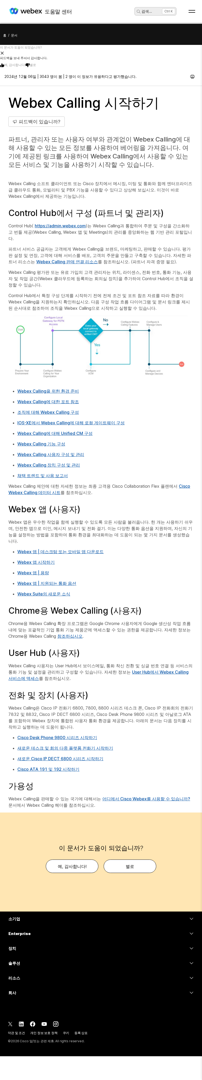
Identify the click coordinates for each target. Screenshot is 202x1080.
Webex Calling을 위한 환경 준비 (48, 391)
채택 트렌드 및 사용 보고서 (42, 475)
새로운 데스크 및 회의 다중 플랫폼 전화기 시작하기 (65, 748)
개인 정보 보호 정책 (44, 1033)
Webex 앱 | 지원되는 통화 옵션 (46, 583)
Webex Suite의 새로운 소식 (43, 594)
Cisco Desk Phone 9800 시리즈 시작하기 (57, 737)
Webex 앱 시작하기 (36, 562)
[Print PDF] (192, 76)
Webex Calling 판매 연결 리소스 (67, 261)
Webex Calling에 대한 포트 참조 (48, 401)
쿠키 (66, 1033)
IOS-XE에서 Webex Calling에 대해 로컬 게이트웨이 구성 (71, 422)
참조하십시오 (70, 636)
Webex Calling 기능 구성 (41, 444)
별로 (33, 65)
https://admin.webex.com (60, 225)
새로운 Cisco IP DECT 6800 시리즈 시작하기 (60, 758)
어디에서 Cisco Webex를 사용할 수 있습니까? (146, 798)
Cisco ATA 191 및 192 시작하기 (48, 769)
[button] (101, 52)
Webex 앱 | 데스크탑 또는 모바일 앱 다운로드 (60, 551)
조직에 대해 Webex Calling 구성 (48, 412)
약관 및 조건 (16, 1033)
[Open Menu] (192, 11)
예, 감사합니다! (15, 65)
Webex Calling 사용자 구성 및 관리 (50, 454)
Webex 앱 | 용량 (33, 572)
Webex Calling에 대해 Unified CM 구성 (55, 433)
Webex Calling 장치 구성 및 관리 (48, 465)
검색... (147, 11)
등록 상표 (81, 1033)
